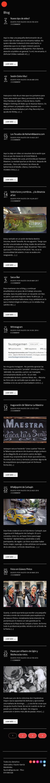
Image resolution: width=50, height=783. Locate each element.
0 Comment (15, 24)
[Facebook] (41, 762)
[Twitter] (44, 762)
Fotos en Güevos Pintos (21, 569)
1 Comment (15, 660)
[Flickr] (37, 762)
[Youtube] (34, 762)
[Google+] (30, 762)
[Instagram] (44, 766)
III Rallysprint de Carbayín (21, 487)
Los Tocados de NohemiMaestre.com (27, 134)
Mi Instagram (16, 326)
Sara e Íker (15, 277)
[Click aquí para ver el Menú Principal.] (4, 4)
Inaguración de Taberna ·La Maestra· (26, 405)
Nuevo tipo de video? (20, 18)
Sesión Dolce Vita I (18, 76)
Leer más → (10, 64)
